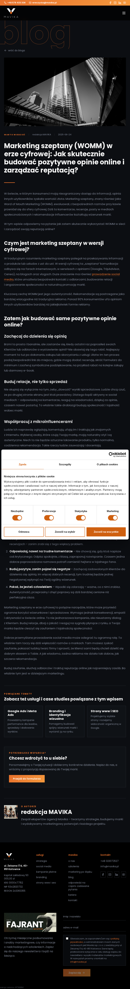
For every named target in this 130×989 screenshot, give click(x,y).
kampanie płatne (46, 872)
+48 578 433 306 (16, 2)
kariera (72, 895)
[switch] (49, 517)
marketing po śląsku (80, 872)
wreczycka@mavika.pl (44, 2)
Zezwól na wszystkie (106, 531)
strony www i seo (46, 882)
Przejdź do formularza (27, 778)
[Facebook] (110, 2)
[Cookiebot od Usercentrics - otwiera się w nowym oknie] (111, 454)
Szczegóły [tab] (65, 464)
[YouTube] (124, 2)
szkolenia (73, 866)
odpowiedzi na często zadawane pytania (78, 886)
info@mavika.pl (110, 866)
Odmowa (23, 531)
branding (41, 877)
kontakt (72, 900)
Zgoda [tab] (22, 464)
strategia (41, 861)
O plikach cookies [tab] (107, 464)
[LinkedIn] (119, 2)
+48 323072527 (110, 861)
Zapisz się (75, 972)
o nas (71, 861)
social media (43, 866)
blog (70, 877)
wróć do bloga (16, 50)
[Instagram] (115, 2)
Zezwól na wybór (65, 531)
